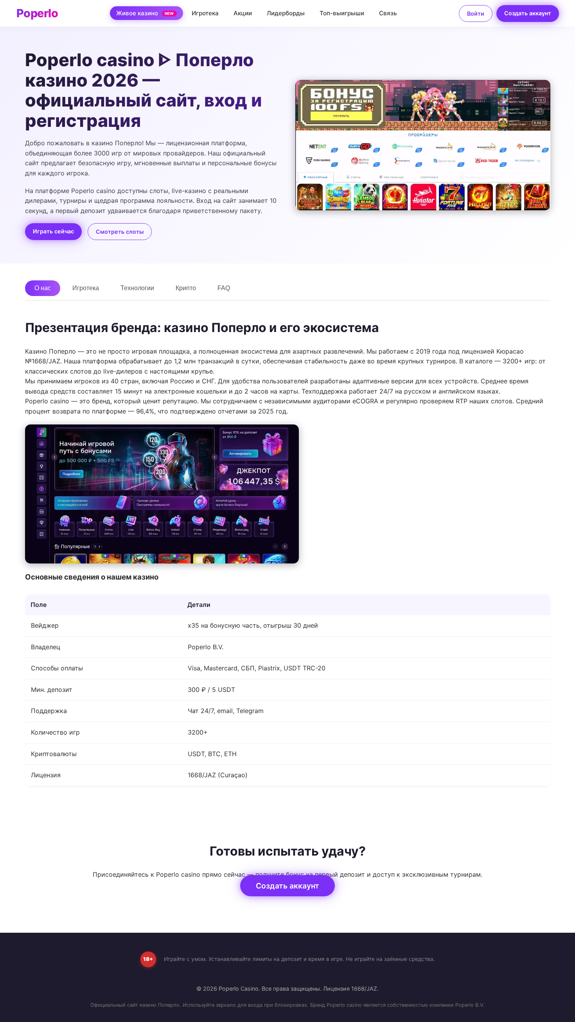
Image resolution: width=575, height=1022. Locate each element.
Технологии (137, 288)
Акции (243, 13)
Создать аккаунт (527, 13)
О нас (42, 288)
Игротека (205, 13)
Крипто (186, 288)
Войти (475, 13)
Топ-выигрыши (342, 13)
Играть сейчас (53, 231)
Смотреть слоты (120, 231)
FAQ (223, 288)
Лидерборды (286, 13)
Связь (388, 13)
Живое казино (145, 13)
